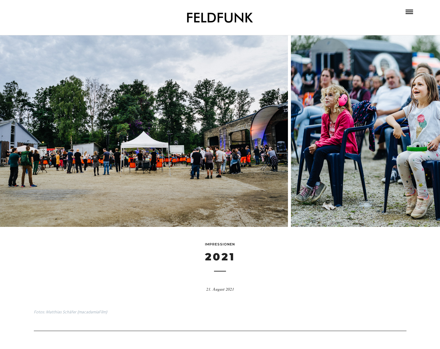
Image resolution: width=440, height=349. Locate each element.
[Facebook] (29, 11)
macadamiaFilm (92, 312)
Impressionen (220, 244)
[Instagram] (37, 11)
